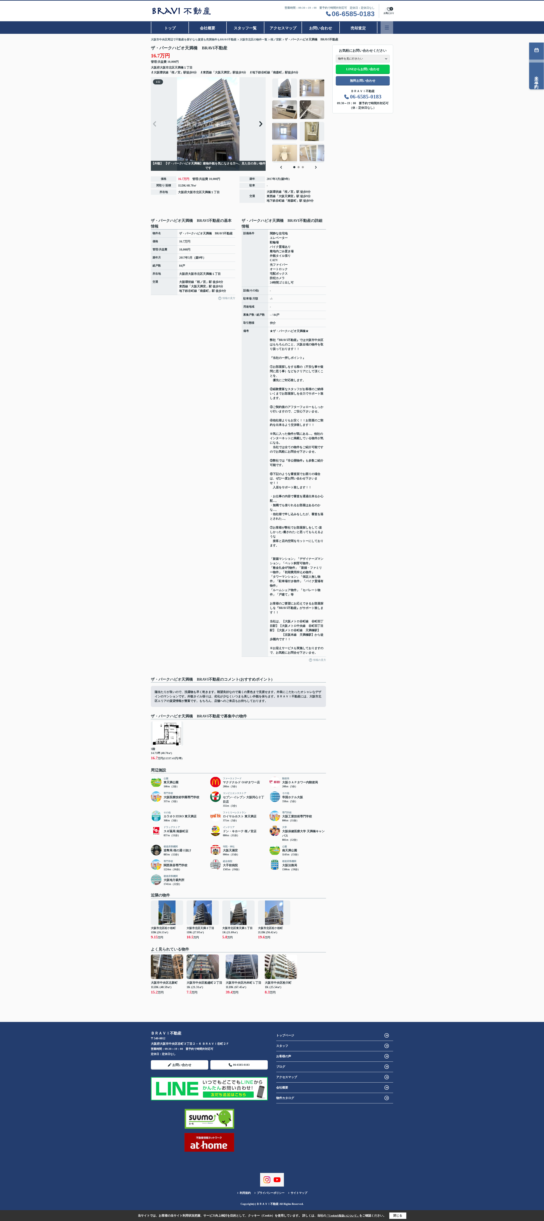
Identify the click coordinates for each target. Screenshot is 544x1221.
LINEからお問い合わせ (363, 69)
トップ (170, 28)
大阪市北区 (167, 67)
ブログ (280, 1066)
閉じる (397, 1215)
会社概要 (207, 28)
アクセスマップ (283, 28)
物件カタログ (285, 1098)
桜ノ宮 (289, 191)
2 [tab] (299, 167)
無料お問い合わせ (362, 80)
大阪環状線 (274, 191)
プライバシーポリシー (271, 1192)
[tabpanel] (298, 120)
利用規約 (245, 1192)
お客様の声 (283, 1056)
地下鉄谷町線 (276, 200)
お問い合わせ (320, 28)
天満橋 (179, 67)
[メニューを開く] (387, 27)
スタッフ (282, 1045)
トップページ (285, 1035)
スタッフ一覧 (245, 28)
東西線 (271, 196)
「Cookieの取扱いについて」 (342, 1215)
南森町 (292, 200)
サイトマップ (299, 1192)
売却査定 (358, 28)
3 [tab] (303, 167)
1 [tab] (294, 167)
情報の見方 (228, 298)
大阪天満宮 (286, 196)
